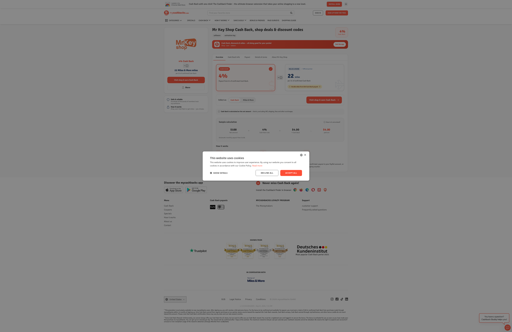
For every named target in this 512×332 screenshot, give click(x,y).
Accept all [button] (291, 173)
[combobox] (301, 155)
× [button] (305, 155)
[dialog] (256, 166)
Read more (257, 165)
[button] (218, 172)
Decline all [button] (267, 173)
